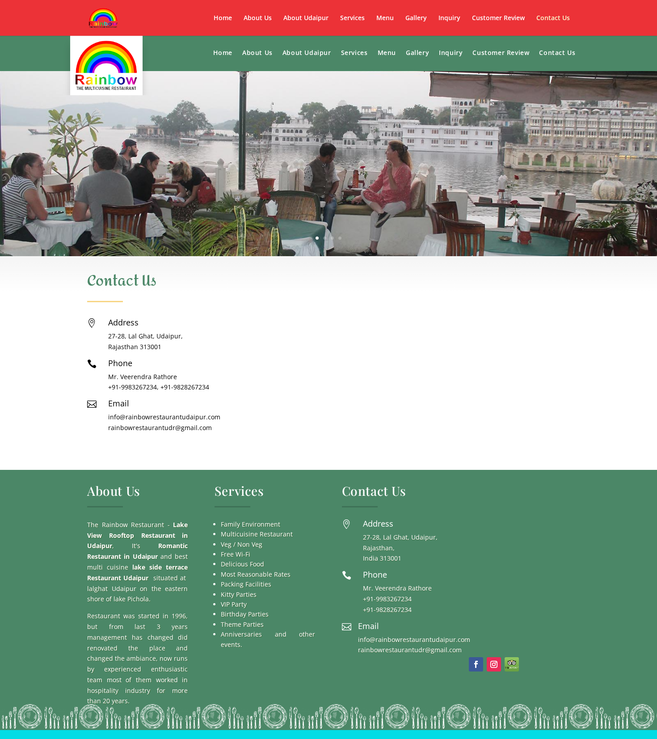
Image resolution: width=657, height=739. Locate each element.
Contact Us (553, 18)
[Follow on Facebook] (476, 664)
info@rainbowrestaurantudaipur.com (164, 417)
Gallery (416, 18)
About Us (258, 18)
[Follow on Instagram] (494, 664)
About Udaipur (305, 18)
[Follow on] (512, 664)
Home (223, 18)
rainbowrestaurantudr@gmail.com (160, 427)
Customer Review (498, 18)
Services (352, 18)
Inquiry (449, 18)
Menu (385, 18)
